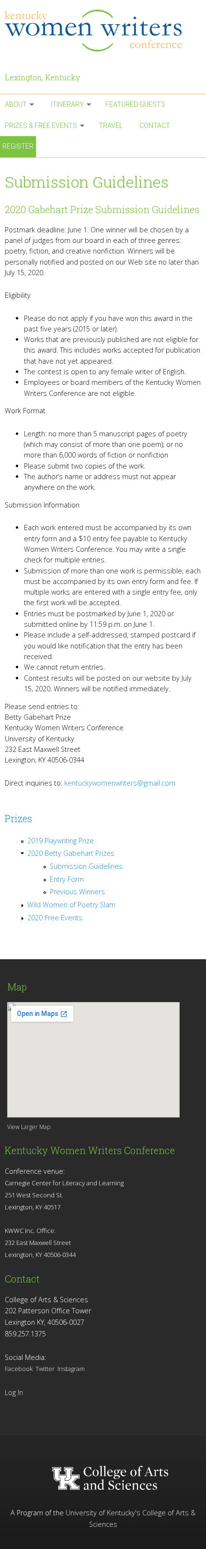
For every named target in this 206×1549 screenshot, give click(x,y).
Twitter (45, 1368)
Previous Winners (77, 891)
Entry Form (67, 879)
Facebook (19, 1368)
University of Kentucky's (103, 1512)
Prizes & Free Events (41, 125)
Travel (111, 125)
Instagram (71, 1368)
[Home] (103, 30)
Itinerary (67, 104)
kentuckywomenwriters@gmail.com (119, 782)
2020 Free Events (54, 917)
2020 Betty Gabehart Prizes (70, 853)
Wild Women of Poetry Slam (71, 904)
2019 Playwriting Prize (60, 840)
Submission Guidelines (86, 866)
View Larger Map (28, 1127)
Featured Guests (135, 104)
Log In (14, 1392)
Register (18, 146)
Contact (154, 125)
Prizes (18, 818)
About (16, 104)
